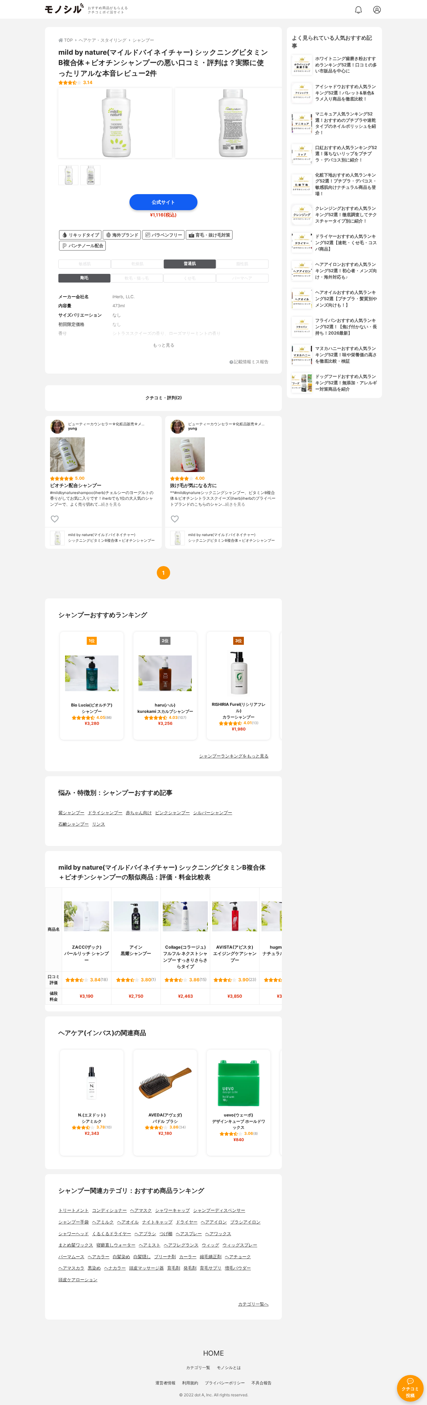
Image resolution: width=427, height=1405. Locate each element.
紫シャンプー (71, 812)
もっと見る (163, 345)
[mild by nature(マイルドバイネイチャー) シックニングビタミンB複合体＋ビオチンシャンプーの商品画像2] (232, 123)
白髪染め (121, 1256)
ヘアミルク (103, 1222)
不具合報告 (262, 1382)
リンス (98, 824)
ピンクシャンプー (172, 812)
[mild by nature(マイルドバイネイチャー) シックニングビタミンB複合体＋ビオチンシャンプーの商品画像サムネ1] (68, 175)
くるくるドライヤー (111, 1233)
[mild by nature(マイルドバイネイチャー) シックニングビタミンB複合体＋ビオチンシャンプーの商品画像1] (115, 123)
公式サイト (163, 202)
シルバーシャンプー (212, 812)
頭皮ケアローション (77, 1279)
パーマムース (71, 1256)
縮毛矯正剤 (211, 1256)
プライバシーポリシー (225, 1382)
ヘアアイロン (214, 1222)
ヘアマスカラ (71, 1268)
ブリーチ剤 (165, 1256)
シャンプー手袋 (73, 1222)
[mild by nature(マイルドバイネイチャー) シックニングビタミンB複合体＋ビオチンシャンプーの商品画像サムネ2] (90, 175)
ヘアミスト (149, 1245)
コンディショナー (109, 1210)
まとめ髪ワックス (75, 1245)
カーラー (187, 1256)
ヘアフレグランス (181, 1245)
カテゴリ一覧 (198, 1367)
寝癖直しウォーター (115, 1245)
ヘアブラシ (145, 1233)
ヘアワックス (218, 1233)
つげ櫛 (165, 1233)
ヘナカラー (115, 1268)
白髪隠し (142, 1256)
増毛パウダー (238, 1268)
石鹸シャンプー (73, 824)
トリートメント (73, 1210)
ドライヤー (186, 1222)
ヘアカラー (98, 1256)
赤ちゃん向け (139, 812)
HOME (213, 1353)
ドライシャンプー (105, 812)
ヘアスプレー (189, 1233)
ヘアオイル (128, 1222)
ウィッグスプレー (240, 1245)
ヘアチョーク (238, 1256)
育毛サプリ (211, 1268)
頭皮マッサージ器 (146, 1268)
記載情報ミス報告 (251, 362)
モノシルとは (229, 1367)
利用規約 (190, 1382)
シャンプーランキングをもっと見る (234, 756)
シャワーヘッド (73, 1233)
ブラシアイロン (245, 1222)
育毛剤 (173, 1268)
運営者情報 (165, 1382)
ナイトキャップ (157, 1222)
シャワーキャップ (172, 1210)
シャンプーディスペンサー (219, 1210)
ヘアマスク (141, 1210)
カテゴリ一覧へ (253, 1304)
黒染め (94, 1268)
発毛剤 (189, 1268)
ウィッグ (210, 1245)
